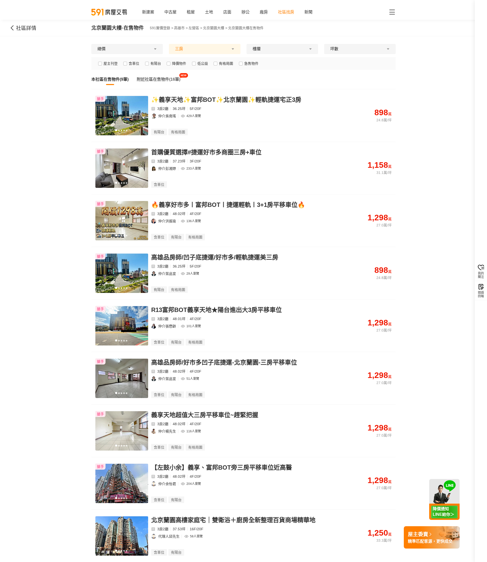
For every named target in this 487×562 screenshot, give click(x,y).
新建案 (148, 12)
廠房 (264, 12)
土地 (209, 12)
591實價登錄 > (161, 28)
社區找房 (286, 12)
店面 (227, 12)
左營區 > (195, 28)
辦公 (245, 12)
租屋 (191, 12)
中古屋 (170, 12)
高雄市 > (181, 28)
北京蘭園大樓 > (215, 28)
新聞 (308, 12)
